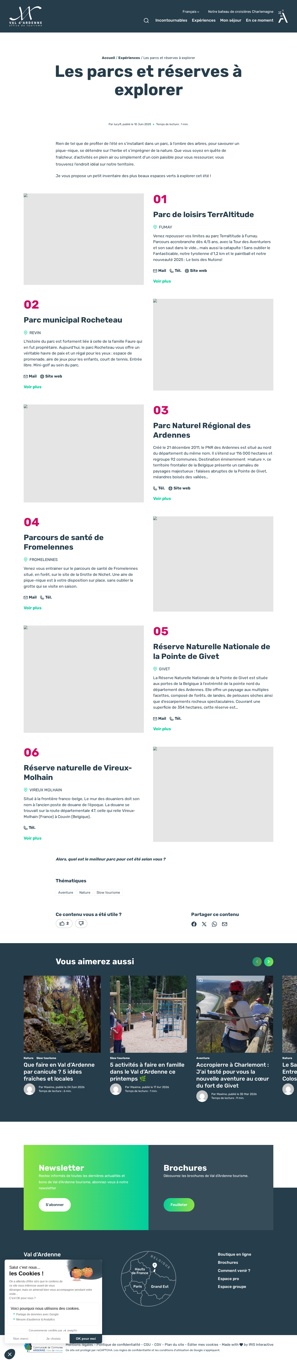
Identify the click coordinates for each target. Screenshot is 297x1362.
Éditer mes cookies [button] (202, 1344)
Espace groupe (232, 1286)
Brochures (228, 1262)
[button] (9, 1354)
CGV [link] (157, 1344)
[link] (159, 270)
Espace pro (228, 1278)
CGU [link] (147, 1344)
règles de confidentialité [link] (135, 1350)
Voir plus (162, 281)
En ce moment (259, 20)
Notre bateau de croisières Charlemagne (240, 11)
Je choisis (53, 1338)
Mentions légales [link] (79, 1344)
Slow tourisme (108, 892)
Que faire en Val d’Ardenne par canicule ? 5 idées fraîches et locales (59, 1072)
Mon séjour (230, 20)
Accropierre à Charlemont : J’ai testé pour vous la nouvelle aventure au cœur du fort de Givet (232, 1075)
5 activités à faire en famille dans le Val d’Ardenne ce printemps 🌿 (147, 1072)
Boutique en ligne (234, 1254)
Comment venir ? (234, 1270)
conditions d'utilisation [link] (174, 1350)
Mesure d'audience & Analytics (35, 1319)
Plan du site (174, 1344)
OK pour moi (86, 1338)
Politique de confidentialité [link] (118, 1344)
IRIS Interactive (261, 1344)
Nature (84, 892)
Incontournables (171, 20)
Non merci (20, 1338)
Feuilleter (179, 1204)
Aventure (65, 892)
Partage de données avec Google (37, 1314)
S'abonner (55, 1204)
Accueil (108, 58)
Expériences (204, 20)
